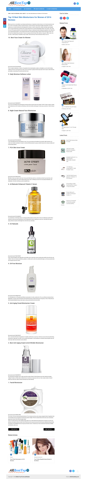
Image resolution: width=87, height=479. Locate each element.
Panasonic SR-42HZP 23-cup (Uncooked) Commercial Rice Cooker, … (68, 203)
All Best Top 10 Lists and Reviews (23, 476)
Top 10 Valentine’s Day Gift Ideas (69, 106)
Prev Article (14, 429)
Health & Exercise (39, 8)
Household (28, 8)
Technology (18, 8)
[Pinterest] (64, 18)
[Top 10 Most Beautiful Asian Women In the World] (43, 446)
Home (9, 8)
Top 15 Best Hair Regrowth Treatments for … (68, 42)
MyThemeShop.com (74, 476)
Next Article (48, 429)
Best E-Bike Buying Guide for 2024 (71, 141)
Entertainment (39, 457)
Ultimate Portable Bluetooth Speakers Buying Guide (70, 150)
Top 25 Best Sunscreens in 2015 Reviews (17, 460)
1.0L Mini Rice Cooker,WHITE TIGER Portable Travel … (71, 168)
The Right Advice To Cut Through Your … (69, 128)
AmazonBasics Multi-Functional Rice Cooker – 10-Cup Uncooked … (72, 185)
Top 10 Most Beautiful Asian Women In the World (43, 460)
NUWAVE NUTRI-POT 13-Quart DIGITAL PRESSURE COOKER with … (71, 159)
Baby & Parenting (52, 8)
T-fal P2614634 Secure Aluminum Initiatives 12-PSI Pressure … (71, 177)
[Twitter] (67, 18)
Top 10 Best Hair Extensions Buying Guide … (68, 64)
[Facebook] (61, 18)
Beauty (11, 457)
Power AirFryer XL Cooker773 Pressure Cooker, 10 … (71, 194)
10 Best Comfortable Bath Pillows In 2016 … (69, 85)
